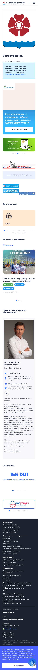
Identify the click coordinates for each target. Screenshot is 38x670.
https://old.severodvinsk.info (15, 74)
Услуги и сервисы (9, 532)
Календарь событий (10, 525)
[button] (13, 153)
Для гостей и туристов (11, 551)
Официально (8, 568)
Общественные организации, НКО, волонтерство (16, 600)
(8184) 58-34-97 (8, 612)
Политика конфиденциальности (11, 624)
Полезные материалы (11, 530)
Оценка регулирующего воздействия (17, 583)
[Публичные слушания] (11, 186)
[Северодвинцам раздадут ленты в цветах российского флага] (19, 262)
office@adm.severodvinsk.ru (13, 619)
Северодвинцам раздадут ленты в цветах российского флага (19, 279)
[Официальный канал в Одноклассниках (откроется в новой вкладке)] (11, 635)
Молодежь (19, 284)
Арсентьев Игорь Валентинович (12, 363)
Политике (15, 659)
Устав (5, 590)
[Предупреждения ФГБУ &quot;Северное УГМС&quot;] (11, 191)
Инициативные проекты (12, 603)
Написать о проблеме (19, 129)
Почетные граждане (10, 541)
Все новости (8, 245)
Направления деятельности (13, 560)
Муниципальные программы (13, 565)
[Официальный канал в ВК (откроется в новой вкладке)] (5, 635)
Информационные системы (13, 588)
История (6, 544)
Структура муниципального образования (13, 572)
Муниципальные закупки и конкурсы (17, 585)
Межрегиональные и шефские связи (17, 549)
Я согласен (19, 666)
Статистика (7, 580)
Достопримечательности (12, 546)
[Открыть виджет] (32, 662)
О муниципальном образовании (15, 536)
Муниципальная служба (12, 575)
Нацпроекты (8, 288)
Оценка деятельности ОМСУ (13, 597)
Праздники (8, 284)
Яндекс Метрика (8, 651)
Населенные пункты (10, 554)
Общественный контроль (12, 594)
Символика (7, 538)
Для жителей (8, 522)
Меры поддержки (9, 562)
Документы (7, 578)
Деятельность (8, 557)
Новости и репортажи (11, 527)
